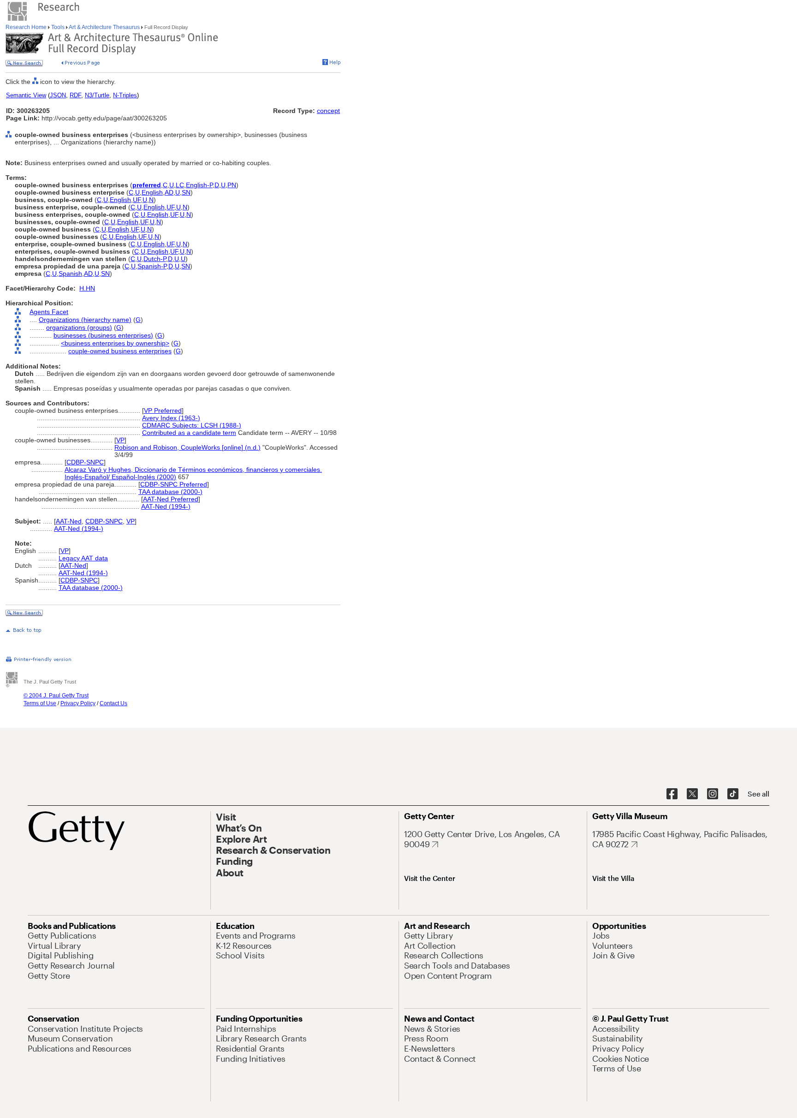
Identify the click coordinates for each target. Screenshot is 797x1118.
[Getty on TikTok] (732, 794)
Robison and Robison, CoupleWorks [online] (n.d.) (187, 447)
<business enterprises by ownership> (115, 343)
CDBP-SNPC (85, 462)
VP (120, 440)
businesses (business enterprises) (103, 335)
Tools (58, 27)
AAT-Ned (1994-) (165, 506)
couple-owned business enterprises (120, 351)
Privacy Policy (77, 703)
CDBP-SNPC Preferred (173, 484)
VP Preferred (163, 410)
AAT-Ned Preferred (170, 499)
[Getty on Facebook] (672, 794)
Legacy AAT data (83, 558)
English (152, 192)
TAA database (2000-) (170, 491)
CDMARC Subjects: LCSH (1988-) (191, 425)
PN (231, 185)
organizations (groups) (79, 327)
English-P (199, 185)
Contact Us (113, 703)
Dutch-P (154, 258)
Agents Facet (49, 311)
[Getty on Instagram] (712, 794)
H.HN (87, 288)
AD (169, 192)
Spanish (70, 273)
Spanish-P (152, 266)
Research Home (27, 27)
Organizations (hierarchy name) (85, 319)
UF (137, 199)
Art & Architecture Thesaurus (104, 27)
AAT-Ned (69, 521)
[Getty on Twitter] (692, 794)
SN (186, 192)
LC (180, 185)
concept (328, 110)
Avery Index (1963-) (171, 418)
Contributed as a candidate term (189, 432)
